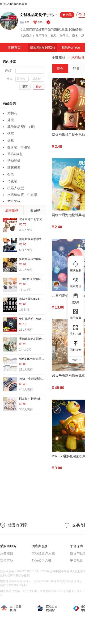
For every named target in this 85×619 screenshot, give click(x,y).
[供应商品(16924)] (42, 47)
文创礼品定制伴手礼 (37, 15)
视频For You (71, 47)
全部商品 (58, 57)
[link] (58, 57)
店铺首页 (14, 47)
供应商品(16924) (42, 47)
